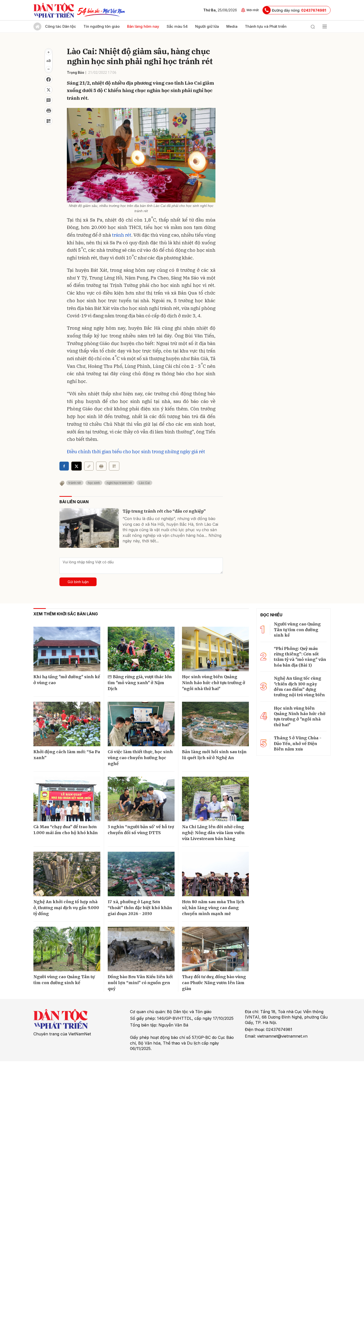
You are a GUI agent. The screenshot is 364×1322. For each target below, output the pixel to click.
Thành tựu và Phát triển (265, 26)
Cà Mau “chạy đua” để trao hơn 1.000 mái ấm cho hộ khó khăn (65, 829)
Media (231, 26)
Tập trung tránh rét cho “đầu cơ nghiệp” (164, 511)
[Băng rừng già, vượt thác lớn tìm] (141, 649)
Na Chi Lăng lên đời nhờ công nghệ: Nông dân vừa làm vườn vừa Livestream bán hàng (213, 832)
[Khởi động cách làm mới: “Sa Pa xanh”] (66, 724)
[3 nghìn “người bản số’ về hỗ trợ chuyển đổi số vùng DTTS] (141, 799)
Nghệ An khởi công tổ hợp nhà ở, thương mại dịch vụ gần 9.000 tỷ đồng (66, 907)
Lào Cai (144, 483)
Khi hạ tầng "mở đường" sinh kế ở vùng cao (66, 679)
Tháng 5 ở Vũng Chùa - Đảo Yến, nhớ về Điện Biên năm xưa (297, 743)
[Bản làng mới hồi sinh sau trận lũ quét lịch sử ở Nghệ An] (215, 724)
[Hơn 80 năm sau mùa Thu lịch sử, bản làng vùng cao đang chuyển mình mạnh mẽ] (215, 874)
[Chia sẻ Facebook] (48, 79)
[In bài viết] (48, 111)
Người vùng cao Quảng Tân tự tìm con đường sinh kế (64, 979)
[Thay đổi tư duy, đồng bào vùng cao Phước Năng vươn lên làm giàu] (215, 949)
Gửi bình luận (78, 582)
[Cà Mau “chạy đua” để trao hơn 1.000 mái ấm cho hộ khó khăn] (66, 799)
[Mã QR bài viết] (48, 121)
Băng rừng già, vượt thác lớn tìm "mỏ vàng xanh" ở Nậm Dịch (140, 682)
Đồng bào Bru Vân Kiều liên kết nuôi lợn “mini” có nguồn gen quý (140, 982)
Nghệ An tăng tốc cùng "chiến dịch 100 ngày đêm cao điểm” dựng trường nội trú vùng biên (299, 686)
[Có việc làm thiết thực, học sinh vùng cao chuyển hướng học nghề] (141, 724)
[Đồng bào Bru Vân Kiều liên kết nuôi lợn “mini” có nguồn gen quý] (141, 949)
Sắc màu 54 (177, 26)
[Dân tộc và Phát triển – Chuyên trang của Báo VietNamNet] (53, 10)
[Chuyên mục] (325, 26)
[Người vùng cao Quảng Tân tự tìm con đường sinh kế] (66, 949)
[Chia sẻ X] (76, 466)
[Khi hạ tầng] (66, 649)
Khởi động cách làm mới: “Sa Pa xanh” (66, 754)
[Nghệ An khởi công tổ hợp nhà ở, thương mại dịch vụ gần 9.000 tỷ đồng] (66, 874)
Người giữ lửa (207, 26)
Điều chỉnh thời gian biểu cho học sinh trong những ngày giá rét (136, 451)
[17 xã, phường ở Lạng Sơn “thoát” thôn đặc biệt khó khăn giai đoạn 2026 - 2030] (141, 874)
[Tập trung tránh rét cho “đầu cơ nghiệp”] (89, 528)
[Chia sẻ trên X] (48, 90)
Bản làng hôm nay (143, 26)
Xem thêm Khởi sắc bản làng (65, 613)
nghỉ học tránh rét (119, 483)
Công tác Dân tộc (60, 26)
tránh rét (121, 235)
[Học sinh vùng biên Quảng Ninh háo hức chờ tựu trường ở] (215, 649)
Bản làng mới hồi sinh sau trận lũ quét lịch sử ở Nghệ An (214, 754)
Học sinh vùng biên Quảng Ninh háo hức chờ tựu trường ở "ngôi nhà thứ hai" (213, 682)
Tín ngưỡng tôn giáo (101, 26)
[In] (101, 466)
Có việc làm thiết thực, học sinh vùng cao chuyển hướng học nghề (140, 757)
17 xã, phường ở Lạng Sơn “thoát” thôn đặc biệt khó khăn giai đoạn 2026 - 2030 (140, 907)
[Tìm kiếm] (312, 26)
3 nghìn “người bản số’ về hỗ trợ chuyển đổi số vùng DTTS (141, 829)
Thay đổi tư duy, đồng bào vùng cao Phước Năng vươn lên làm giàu (214, 982)
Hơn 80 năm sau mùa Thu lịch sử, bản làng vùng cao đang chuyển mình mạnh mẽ (213, 907)
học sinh (94, 483)
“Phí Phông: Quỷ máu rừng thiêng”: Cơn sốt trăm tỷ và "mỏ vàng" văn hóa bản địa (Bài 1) (300, 657)
